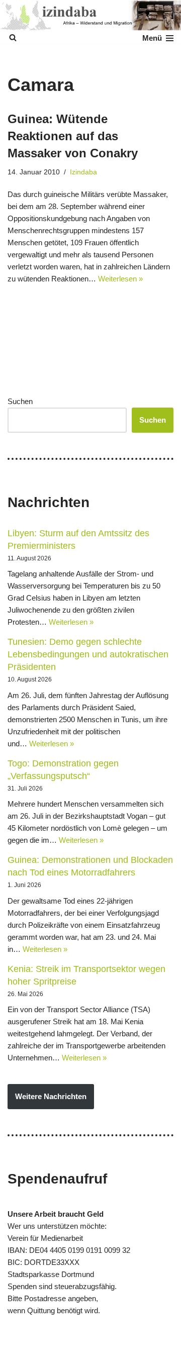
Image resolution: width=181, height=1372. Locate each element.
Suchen (20, 401)
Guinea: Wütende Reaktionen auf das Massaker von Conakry (73, 135)
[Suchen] (13, 37)
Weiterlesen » (120, 278)
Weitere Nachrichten (50, 1096)
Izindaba (83, 172)
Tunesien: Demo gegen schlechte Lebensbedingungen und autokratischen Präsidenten (88, 654)
